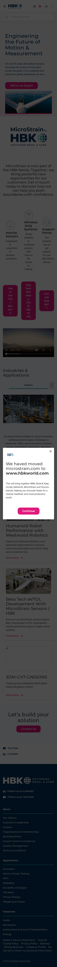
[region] (28, 483)
